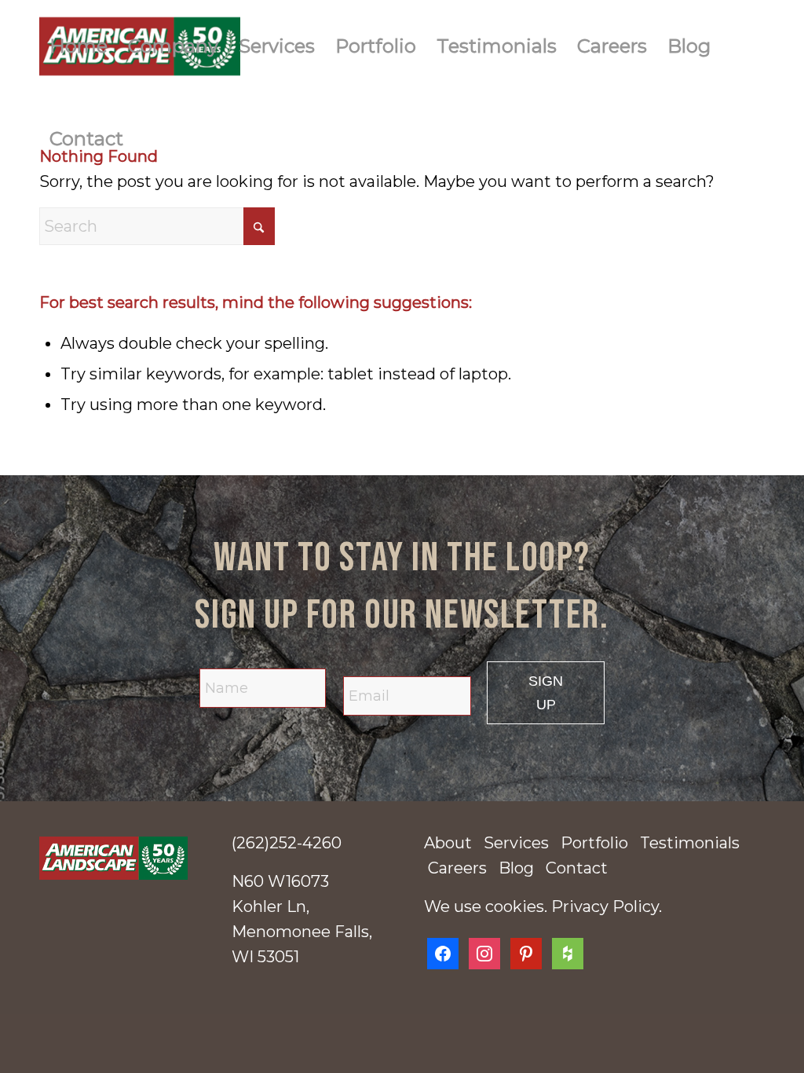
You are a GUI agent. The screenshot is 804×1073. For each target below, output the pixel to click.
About (448, 842)
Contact (577, 868)
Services (516, 842)
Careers (457, 868)
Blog (516, 868)
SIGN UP (545, 692)
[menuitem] (78, 46)
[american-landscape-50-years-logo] (113, 858)
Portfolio (594, 842)
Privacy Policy (605, 906)
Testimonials (690, 842)
